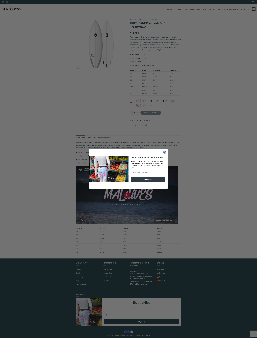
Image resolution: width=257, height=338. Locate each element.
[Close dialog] (165, 152)
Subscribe (148, 179)
